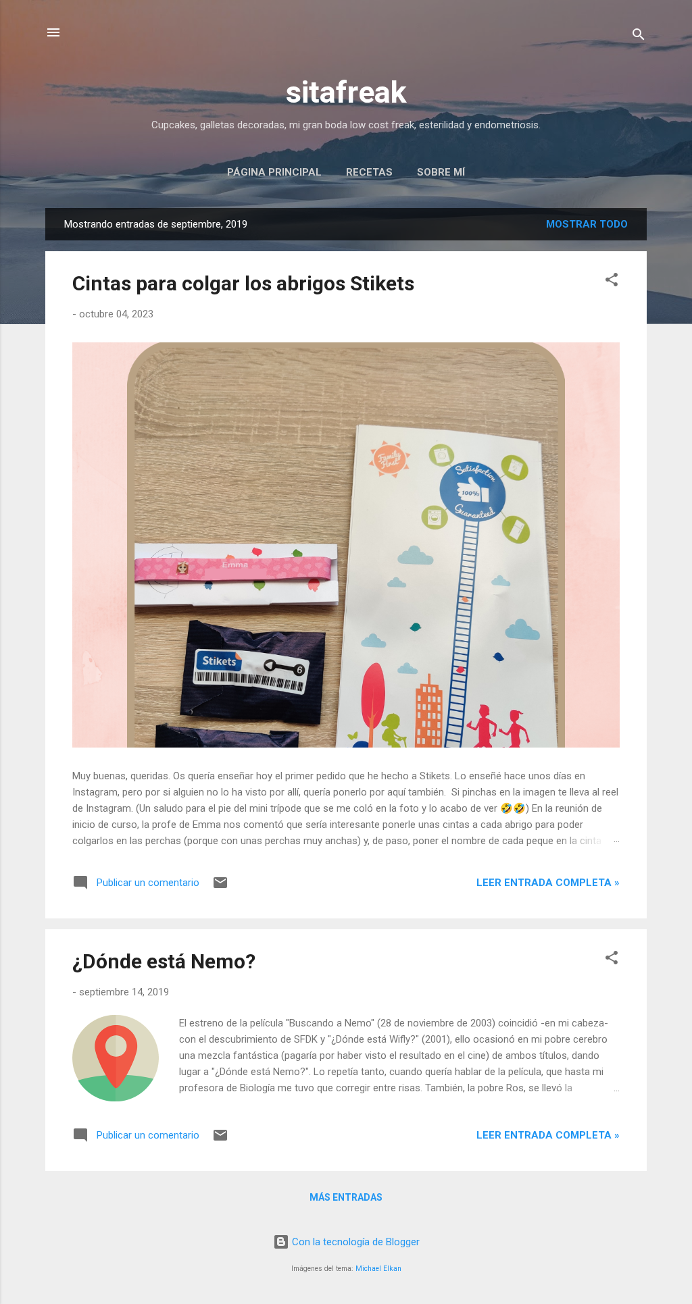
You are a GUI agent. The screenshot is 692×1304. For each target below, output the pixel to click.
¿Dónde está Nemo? (163, 961)
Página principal (274, 172)
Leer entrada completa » (548, 883)
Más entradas (346, 1197)
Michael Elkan (378, 1268)
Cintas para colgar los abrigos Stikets (243, 283)
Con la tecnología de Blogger (354, 1242)
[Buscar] (639, 36)
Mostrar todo (587, 224)
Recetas (369, 172)
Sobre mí (441, 172)
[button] (611, 281)
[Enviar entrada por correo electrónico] (220, 887)
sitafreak (346, 92)
